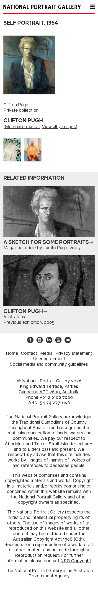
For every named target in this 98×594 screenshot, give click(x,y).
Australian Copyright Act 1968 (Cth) (48, 539)
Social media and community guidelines (49, 364)
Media (46, 353)
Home (12, 353)
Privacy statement (73, 353)
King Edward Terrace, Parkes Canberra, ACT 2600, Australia (49, 389)
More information (22, 126)
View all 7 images (59, 126)
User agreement (49, 358)
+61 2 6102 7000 (56, 397)
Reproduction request (37, 555)
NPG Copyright (75, 560)
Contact (29, 353)
